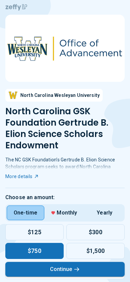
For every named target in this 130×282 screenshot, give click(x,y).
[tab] (25, 212)
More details (18, 176)
